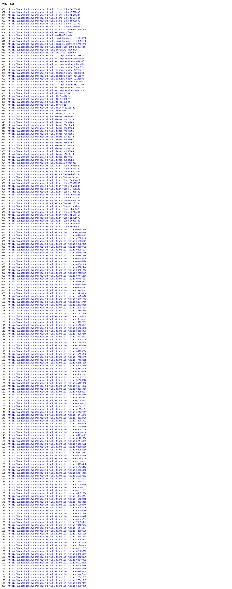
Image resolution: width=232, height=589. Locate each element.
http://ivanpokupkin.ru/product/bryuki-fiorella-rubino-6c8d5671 (47, 397)
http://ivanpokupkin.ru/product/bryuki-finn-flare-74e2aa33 (44, 189)
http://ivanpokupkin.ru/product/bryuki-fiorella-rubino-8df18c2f (47, 435)
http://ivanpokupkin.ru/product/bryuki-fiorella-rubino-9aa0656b (47, 444)
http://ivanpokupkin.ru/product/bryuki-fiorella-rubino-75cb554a (47, 539)
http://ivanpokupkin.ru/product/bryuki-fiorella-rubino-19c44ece (47, 473)
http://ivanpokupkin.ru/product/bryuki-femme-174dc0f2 (41, 137)
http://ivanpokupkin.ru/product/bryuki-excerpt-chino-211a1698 (46, 79)
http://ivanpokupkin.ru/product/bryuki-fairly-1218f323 (41, 108)
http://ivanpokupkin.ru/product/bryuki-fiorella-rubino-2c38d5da (47, 316)
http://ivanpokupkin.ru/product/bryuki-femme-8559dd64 (41, 142)
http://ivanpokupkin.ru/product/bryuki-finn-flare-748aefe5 (44, 192)
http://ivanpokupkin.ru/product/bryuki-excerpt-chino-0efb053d (46, 56)
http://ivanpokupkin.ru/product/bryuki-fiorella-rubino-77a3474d (47, 542)
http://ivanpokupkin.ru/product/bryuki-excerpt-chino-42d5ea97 (46, 76)
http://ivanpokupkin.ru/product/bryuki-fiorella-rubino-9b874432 (47, 453)
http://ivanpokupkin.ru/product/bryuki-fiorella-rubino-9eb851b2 (47, 470)
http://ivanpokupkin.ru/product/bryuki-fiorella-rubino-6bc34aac (47, 389)
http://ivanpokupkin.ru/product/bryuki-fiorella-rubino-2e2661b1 (47, 325)
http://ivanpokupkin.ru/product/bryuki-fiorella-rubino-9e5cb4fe (47, 467)
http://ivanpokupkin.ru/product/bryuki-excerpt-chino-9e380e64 (46, 73)
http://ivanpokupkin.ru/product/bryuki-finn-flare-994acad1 (44, 195)
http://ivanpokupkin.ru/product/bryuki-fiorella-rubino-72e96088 (47, 534)
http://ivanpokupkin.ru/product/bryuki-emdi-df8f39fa (40, 35)
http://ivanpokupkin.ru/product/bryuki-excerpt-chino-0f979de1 (46, 58)
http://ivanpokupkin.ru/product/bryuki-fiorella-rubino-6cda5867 (47, 400)
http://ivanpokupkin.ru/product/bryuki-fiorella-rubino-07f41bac (47, 276)
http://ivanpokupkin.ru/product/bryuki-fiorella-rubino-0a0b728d (47, 229)
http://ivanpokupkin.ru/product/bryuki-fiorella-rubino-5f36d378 (47, 380)
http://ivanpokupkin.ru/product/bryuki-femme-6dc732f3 (41, 119)
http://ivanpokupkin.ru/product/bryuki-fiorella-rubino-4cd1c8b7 (47, 348)
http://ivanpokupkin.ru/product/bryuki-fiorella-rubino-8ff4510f (47, 441)
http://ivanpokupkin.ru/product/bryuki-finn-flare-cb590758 (44, 215)
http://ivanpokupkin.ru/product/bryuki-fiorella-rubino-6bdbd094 (47, 392)
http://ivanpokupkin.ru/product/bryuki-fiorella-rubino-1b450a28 (47, 296)
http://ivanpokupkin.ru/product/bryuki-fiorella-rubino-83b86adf (47, 554)
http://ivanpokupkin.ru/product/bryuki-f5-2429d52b (39, 99)
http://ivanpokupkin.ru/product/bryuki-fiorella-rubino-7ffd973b (47, 426)
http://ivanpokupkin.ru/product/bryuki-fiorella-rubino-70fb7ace (47, 525)
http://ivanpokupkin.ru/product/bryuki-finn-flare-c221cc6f (44, 212)
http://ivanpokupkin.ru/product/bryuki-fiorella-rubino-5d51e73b (47, 371)
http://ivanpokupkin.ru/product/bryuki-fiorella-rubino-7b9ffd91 (47, 421)
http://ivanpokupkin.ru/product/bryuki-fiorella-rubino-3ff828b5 (47, 342)
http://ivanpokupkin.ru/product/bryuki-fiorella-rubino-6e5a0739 (47, 403)
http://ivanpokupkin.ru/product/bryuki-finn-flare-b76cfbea (44, 206)
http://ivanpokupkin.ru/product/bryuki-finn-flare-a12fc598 (44, 203)
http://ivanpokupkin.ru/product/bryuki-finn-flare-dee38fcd (44, 221)
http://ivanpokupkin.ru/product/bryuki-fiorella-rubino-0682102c (47, 270)
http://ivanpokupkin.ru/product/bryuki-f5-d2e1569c (39, 102)
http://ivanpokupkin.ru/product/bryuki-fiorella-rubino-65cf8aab (47, 516)
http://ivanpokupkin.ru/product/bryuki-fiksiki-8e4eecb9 (42, 163)
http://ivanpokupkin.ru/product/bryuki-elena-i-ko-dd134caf (44, 18)
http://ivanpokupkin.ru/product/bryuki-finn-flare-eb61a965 (44, 224)
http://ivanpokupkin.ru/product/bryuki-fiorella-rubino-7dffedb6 (47, 424)
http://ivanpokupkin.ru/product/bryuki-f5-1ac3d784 (39, 93)
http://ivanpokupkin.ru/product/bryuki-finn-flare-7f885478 (44, 177)
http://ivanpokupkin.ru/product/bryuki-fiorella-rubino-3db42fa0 (47, 340)
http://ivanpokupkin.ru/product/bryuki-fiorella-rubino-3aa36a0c (47, 331)
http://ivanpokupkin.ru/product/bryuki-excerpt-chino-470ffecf (46, 82)
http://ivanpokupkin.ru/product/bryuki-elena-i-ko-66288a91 (44, 9)
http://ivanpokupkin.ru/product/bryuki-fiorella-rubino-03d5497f (47, 250)
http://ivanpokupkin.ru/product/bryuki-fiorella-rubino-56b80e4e (47, 505)
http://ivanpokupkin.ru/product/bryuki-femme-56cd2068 (41, 128)
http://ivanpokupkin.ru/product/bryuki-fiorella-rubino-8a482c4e (47, 429)
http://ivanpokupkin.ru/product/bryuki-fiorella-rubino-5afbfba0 (47, 363)
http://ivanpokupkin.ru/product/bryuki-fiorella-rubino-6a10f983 (47, 383)
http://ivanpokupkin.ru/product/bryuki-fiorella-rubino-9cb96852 (47, 461)
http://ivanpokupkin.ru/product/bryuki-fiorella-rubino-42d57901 (47, 490)
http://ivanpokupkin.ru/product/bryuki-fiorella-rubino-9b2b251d (47, 450)
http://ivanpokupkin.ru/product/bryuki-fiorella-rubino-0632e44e (47, 267)
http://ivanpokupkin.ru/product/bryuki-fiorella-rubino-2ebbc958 (47, 328)
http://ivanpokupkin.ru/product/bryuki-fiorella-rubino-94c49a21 (47, 560)
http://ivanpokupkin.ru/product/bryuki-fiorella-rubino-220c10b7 (47, 577)
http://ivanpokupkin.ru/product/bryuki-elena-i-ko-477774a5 (44, 12)
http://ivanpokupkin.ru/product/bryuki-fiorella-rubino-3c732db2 (47, 337)
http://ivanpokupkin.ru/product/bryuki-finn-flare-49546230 (44, 200)
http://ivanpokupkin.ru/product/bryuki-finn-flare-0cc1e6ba (44, 166)
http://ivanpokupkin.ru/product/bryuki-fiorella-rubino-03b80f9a (47, 247)
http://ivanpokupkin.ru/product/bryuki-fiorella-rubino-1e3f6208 (47, 311)
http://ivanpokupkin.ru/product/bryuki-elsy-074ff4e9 (40, 32)
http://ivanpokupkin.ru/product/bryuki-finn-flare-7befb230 (44, 174)
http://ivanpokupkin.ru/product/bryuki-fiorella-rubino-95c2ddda (47, 563)
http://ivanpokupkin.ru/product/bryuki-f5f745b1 (37, 105)
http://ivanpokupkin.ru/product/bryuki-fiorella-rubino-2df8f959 (47, 322)
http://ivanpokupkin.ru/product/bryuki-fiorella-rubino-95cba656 (47, 566)
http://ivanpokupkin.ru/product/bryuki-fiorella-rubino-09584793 (47, 287)
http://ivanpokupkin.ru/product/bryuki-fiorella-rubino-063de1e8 (47, 264)
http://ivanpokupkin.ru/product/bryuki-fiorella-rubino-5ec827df (47, 377)
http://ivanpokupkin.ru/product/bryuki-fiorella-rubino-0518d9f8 (47, 261)
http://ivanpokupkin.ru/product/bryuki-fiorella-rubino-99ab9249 (47, 571)
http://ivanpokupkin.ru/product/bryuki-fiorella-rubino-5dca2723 (47, 374)
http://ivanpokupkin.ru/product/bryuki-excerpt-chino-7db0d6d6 (46, 64)
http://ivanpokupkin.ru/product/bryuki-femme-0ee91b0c (41, 116)
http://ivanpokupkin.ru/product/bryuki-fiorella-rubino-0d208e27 (47, 235)
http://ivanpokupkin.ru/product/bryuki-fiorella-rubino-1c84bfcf (47, 302)
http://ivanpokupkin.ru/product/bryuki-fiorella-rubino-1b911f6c (47, 299)
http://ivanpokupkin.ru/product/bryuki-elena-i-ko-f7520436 (44, 24)
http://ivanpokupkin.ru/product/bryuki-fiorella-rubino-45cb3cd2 (47, 499)
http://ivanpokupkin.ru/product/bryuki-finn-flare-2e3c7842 (44, 171)
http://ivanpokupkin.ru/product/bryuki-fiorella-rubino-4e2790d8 (47, 354)
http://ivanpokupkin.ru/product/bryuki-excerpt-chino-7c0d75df (46, 61)
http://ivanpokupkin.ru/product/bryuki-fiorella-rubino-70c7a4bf (47, 522)
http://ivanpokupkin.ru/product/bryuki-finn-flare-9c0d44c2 (44, 180)
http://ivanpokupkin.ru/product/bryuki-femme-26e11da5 (41, 125)
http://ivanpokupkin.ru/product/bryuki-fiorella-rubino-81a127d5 (47, 548)
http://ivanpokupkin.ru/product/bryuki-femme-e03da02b (41, 160)
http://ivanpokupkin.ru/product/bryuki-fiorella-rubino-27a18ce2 (47, 479)
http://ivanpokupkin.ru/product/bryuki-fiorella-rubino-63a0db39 (47, 510)
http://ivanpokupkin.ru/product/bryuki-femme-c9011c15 (41, 154)
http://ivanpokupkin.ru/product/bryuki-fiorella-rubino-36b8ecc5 (47, 487)
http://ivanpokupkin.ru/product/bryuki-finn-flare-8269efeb (44, 198)
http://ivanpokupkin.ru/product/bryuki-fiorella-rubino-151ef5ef (47, 574)
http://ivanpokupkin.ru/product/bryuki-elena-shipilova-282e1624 (47, 29)
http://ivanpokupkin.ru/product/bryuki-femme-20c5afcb (41, 122)
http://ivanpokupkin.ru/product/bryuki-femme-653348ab (41, 145)
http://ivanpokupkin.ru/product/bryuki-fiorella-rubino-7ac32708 (47, 418)
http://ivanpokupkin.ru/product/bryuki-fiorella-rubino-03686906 (47, 253)
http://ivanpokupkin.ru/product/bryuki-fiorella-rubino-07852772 (47, 282)
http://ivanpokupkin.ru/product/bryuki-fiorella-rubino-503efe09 (47, 586)
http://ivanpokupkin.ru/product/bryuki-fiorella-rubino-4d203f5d (47, 351)
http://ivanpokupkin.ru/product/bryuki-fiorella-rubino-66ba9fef (47, 519)
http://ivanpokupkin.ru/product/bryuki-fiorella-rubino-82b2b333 (47, 551)
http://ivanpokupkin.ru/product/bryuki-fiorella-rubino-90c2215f (47, 557)
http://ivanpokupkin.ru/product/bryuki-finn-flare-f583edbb (44, 226)
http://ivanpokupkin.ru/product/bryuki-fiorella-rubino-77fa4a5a (47, 545)
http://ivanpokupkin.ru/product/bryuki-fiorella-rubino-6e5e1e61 (47, 406)
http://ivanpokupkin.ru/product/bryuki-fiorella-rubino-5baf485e (47, 366)
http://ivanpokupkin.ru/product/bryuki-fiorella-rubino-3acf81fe (47, 334)
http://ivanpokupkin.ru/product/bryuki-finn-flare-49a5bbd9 (44, 186)
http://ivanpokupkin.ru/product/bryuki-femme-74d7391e (41, 131)
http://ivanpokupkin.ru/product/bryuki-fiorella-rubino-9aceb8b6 (47, 447)
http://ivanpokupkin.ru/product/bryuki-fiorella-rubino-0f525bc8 (47, 238)
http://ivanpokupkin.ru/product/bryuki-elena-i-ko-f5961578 (44, 21)
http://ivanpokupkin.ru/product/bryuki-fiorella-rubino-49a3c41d (47, 502)
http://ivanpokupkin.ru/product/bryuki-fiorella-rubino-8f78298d (47, 438)
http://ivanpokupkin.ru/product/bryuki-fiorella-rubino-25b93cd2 (47, 476)
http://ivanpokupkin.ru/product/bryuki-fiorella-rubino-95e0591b (47, 568)
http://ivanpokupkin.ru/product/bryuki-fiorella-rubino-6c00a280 (47, 395)
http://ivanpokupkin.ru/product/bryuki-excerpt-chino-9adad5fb (46, 67)
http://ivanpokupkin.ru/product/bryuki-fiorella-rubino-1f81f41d (47, 313)
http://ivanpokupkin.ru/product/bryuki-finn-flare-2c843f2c (44, 169)
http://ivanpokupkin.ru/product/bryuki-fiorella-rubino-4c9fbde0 (47, 345)
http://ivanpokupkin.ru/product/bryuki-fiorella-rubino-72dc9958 (47, 531)
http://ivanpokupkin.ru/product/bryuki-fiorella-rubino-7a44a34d (47, 415)
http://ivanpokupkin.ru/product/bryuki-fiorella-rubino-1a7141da (47, 293)
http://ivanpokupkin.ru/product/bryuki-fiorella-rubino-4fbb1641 (47, 357)
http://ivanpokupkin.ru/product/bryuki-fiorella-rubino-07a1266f (47, 273)
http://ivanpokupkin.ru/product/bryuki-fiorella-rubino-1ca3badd (47, 305)
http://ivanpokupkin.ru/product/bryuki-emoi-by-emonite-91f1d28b (47, 38)
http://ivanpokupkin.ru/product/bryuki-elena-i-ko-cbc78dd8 (44, 15)
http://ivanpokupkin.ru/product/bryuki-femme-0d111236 (41, 113)
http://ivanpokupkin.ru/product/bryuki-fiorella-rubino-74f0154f (47, 537)
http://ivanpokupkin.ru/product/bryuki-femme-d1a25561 (41, 157)
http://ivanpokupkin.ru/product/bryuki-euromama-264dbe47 (43, 53)
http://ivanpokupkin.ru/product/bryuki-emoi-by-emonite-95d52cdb (47, 41)
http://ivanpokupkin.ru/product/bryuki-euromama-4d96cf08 (43, 50)
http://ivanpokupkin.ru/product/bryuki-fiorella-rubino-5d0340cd (47, 368)
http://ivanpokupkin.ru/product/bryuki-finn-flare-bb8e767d (44, 209)
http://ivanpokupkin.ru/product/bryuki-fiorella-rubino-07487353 (47, 279)
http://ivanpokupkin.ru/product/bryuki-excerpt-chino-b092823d (46, 87)
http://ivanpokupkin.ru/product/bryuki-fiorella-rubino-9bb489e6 (47, 455)
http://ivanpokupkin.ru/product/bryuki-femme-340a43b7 (41, 140)
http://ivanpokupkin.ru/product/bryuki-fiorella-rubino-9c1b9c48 (47, 458)
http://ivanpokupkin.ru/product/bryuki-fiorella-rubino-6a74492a (47, 386)
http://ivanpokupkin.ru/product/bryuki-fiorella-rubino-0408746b (47, 255)
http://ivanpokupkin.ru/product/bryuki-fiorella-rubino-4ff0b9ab (47, 360)
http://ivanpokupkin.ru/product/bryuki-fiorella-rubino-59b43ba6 (47, 508)
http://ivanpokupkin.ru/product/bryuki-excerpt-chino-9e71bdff (46, 70)
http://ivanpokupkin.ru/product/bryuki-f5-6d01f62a (39, 96)
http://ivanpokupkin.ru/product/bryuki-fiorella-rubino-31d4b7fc (47, 484)
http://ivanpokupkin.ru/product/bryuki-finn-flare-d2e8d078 (44, 218)
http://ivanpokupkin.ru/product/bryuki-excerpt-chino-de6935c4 (46, 90)
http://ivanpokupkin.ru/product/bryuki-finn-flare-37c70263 (44, 183)
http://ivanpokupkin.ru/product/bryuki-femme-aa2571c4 (41, 151)
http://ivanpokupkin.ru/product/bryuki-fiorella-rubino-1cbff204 (47, 308)
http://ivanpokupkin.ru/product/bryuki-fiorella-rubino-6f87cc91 (47, 409)
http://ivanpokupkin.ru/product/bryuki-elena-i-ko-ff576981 (44, 27)
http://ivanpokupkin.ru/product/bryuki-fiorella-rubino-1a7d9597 (47, 290)
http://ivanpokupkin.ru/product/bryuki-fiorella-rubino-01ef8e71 (47, 241)
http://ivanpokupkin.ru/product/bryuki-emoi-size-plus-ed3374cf (46, 47)
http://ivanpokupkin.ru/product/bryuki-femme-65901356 (41, 148)
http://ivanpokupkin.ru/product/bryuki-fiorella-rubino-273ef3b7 (47, 580)
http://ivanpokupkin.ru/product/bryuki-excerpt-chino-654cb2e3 (46, 84)
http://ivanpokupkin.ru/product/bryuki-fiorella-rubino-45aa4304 (47, 496)
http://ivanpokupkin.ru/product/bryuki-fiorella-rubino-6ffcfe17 (47, 412)
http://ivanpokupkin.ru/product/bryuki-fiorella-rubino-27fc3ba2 (47, 482)
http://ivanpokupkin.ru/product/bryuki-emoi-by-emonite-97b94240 (47, 44)
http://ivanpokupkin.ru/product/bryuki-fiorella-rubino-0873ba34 (47, 284)
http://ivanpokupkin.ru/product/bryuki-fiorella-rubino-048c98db (47, 258)
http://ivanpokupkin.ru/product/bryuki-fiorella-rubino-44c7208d (47, 493)
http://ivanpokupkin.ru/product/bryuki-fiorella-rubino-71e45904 (47, 528)
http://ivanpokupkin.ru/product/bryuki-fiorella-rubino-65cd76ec (47, 513)
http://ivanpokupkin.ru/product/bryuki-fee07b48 (37, 111)
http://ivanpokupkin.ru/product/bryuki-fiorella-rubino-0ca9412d (47, 232)
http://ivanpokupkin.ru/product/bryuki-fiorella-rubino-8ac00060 (47, 432)
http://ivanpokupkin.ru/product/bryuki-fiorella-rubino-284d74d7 (47, 583)
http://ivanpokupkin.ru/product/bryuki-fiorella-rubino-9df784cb (47, 464)
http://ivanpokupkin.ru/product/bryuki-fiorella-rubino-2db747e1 (47, 319)
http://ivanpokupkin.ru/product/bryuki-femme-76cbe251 (41, 134)
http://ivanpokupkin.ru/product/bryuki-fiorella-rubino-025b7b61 (47, 244)
